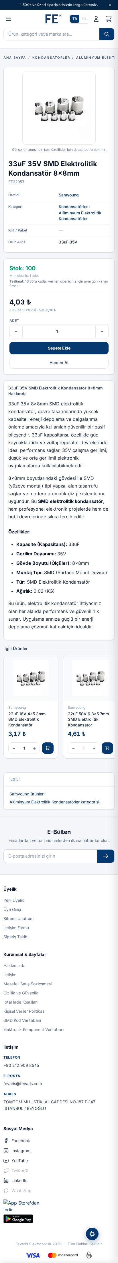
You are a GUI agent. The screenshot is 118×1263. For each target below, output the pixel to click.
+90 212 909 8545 (21, 1065)
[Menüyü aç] (8, 19)
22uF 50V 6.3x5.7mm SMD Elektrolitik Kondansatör (88, 719)
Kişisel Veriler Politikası (24, 1011)
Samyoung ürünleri (26, 793)
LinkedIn (19, 1180)
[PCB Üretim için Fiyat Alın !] (92, 1234)
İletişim (9, 974)
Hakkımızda (14, 965)
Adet (14, 320)
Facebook (20, 1140)
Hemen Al (59, 362)
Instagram (20, 1150)
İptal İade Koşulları (20, 1002)
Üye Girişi (12, 909)
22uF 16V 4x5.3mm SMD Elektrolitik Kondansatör (27, 719)
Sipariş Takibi (15, 936)
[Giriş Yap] (96, 19)
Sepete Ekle (59, 348)
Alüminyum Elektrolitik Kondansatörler (80, 215)
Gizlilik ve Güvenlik (20, 992)
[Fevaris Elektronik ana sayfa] (53, 19)
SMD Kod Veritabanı (22, 1020)
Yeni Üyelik (13, 900)
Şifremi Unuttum (18, 918)
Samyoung (69, 194)
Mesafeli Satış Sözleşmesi (27, 983)
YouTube (19, 1160)
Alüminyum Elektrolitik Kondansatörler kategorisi (54, 801)
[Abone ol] (105, 856)
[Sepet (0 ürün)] (109, 19)
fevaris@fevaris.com (22, 1083)
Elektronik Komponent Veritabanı (33, 1029)
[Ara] (106, 34)
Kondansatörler (73, 206)
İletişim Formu (16, 927)
